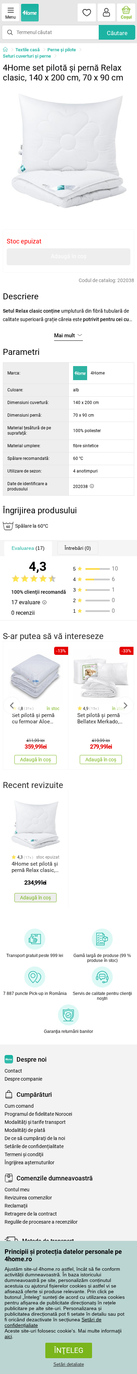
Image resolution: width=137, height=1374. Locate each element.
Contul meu (17, 1189)
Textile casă (27, 49)
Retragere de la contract (31, 1214)
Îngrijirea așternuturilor (29, 1162)
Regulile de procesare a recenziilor (41, 1222)
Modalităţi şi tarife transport (35, 1122)
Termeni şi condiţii (24, 1154)
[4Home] (8, 50)
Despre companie (23, 1079)
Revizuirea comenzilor (28, 1197)
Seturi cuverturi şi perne (27, 56)
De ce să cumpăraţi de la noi (35, 1138)
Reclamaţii (16, 1206)
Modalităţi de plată (25, 1130)
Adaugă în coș (68, 256)
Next (125, 705)
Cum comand (19, 1106)
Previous (12, 705)
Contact (13, 1071)
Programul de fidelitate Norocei (38, 1114)
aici (8, 1336)
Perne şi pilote (61, 49)
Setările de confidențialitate (34, 1146)
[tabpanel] (68, 151)
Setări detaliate (68, 1364)
